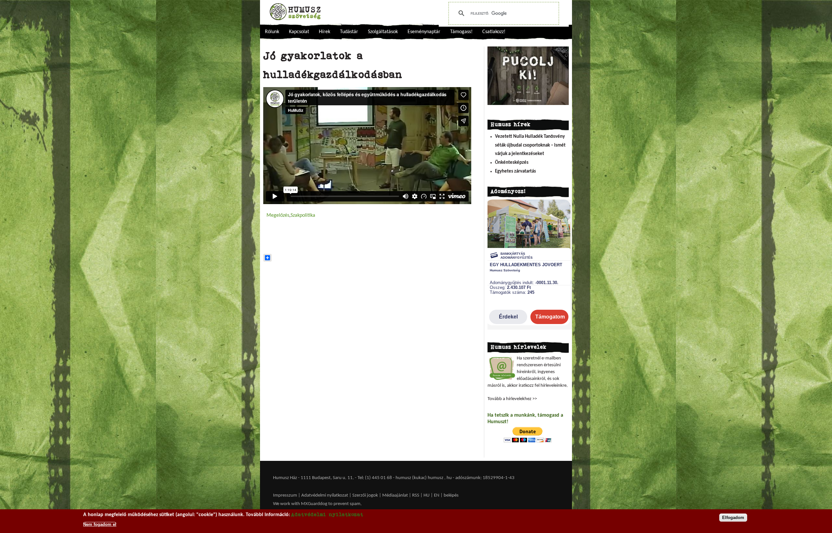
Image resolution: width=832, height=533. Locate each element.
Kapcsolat (299, 31)
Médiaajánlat (395, 495)
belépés (451, 495)
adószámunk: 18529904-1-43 (484, 477)
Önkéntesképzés (511, 162)
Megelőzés (277, 215)
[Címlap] (295, 11)
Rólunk (272, 31)
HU (426, 495)
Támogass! (461, 31)
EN (436, 495)
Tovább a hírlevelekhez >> (512, 398)
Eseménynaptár (424, 31)
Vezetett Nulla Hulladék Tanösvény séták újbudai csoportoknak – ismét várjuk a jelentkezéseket (530, 145)
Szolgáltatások (383, 31)
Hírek (324, 31)
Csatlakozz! (493, 31)
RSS (415, 495)
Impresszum (285, 495)
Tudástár (349, 31)
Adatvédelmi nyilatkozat (324, 495)
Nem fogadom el (99, 524)
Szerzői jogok (365, 495)
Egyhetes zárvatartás (515, 171)
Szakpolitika (303, 215)
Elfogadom (733, 517)
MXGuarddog (314, 503)
